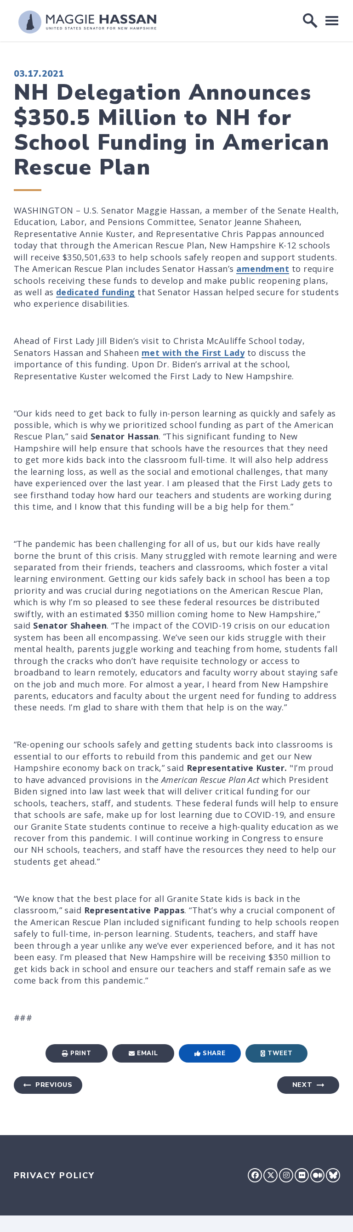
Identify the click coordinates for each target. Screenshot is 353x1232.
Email (147, 1053)
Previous (54, 1084)
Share (214, 1053)
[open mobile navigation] (332, 20)
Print (80, 1053)
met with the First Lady (193, 352)
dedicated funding (95, 292)
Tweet (280, 1053)
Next (302, 1084)
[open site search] (310, 20)
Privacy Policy (54, 1175)
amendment (262, 268)
